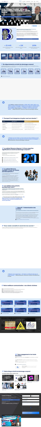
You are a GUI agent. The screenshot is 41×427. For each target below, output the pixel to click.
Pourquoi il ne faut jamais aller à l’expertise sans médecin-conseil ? (7, 389)
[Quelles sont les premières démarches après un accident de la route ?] (20, 386)
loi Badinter (37, 66)
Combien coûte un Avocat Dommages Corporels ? (20, 381)
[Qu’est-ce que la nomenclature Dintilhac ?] (8, 378)
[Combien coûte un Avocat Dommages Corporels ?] (20, 378)
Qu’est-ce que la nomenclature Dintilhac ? (7, 381)
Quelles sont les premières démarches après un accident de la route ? (20, 389)
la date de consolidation (25, 215)
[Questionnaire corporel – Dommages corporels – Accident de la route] (33, 378)
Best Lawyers (18, 108)
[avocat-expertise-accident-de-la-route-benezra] (34, 300)
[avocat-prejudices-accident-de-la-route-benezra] (20, 300)
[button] (20, 76)
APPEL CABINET (16, 16)
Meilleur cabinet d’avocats (17, 104)
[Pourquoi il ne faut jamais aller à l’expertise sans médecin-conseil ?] (8, 386)
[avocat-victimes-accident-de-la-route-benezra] (7, 300)
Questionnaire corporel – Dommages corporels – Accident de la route (32, 382)
